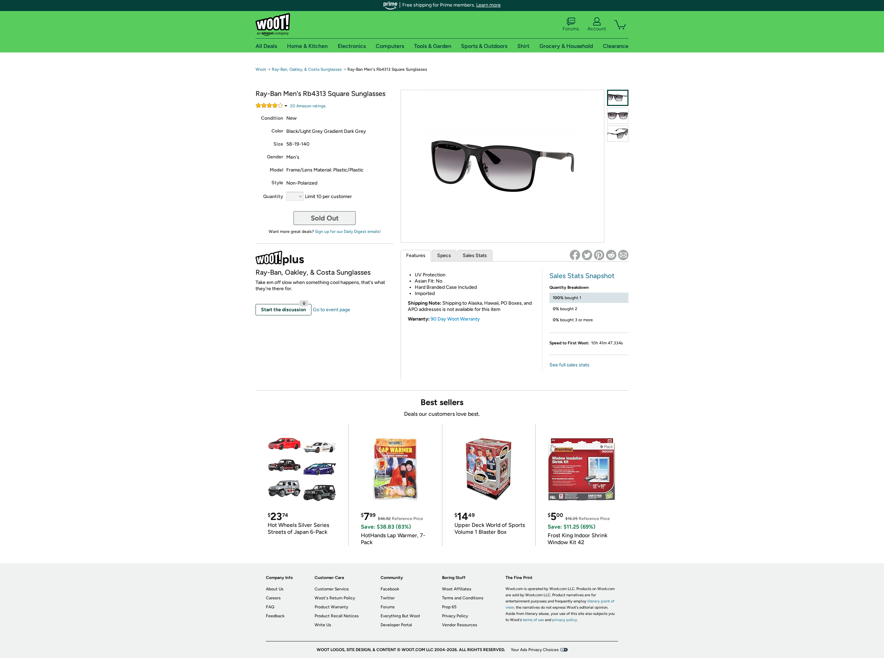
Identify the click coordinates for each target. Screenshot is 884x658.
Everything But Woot (400, 615)
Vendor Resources (459, 624)
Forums (571, 29)
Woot (261, 69)
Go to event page (331, 310)
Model (276, 170)
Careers (273, 598)
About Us (275, 589)
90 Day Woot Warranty (455, 319)
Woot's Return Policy (335, 598)
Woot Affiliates (456, 589)
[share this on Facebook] (575, 255)
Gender (275, 157)
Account (596, 29)
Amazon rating (308, 106)
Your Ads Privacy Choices (535, 649)
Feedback (275, 615)
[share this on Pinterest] (599, 255)
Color (277, 131)
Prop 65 (449, 607)
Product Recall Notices (337, 615)
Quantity (273, 196)
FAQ (270, 607)
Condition (272, 118)
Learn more (488, 5)
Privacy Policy (455, 615)
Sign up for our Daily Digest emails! (348, 231)
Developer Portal (396, 624)
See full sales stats (569, 365)
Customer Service (332, 589)
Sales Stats (475, 255)
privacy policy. (565, 620)
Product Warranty (331, 607)
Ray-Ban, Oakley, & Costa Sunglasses (307, 69)
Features (415, 255)
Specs (444, 255)
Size (278, 144)
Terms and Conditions (462, 598)
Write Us (323, 624)
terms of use (533, 620)
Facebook (390, 589)
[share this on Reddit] (611, 255)
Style (277, 183)
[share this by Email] (623, 255)
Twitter (388, 598)
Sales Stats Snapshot (582, 276)
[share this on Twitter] (587, 255)
